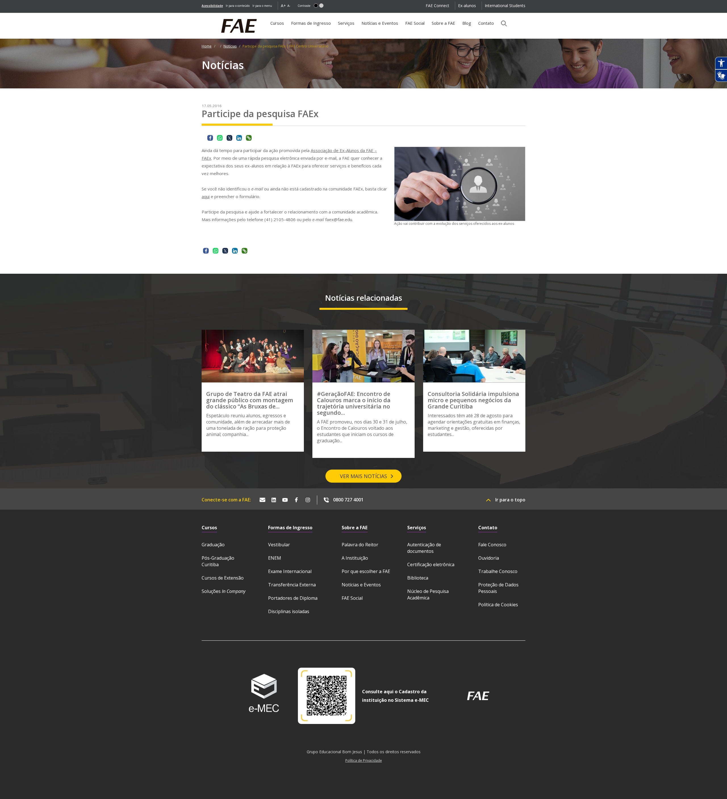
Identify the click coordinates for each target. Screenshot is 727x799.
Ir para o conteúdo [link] (238, 6)
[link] (212, 5)
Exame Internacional (290, 571)
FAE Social (415, 23)
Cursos (277, 23)
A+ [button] (283, 5)
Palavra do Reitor (360, 544)
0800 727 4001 (348, 500)
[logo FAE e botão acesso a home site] (201, 15)
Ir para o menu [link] (262, 6)
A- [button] (289, 5)
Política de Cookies (498, 604)
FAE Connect (437, 5)
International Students (505, 5)
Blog (466, 23)
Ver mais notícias (363, 476)
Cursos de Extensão (223, 578)
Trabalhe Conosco (497, 571)
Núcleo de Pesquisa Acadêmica (428, 594)
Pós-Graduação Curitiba (218, 561)
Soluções (223, 591)
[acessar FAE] (478, 696)
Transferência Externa (292, 585)
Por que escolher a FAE (366, 571)
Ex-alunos (467, 5)
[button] (316, 5)
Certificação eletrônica (430, 564)
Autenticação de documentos (424, 547)
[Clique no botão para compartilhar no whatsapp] (220, 138)
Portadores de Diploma (292, 598)
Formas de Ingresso (311, 23)
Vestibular (279, 544)
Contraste (304, 6)
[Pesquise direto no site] (502, 23)
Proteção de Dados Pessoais (498, 588)
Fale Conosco (492, 544)
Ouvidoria (488, 558)
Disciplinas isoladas (288, 611)
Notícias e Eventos (380, 23)
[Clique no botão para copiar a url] (249, 138)
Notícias (230, 46)
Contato (486, 23)
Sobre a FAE (443, 23)
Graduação (213, 544)
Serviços (346, 23)
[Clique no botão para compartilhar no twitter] (229, 138)
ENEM (274, 558)
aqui (206, 196)
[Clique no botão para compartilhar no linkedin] (239, 138)
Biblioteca (417, 578)
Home (207, 46)
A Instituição (355, 558)
